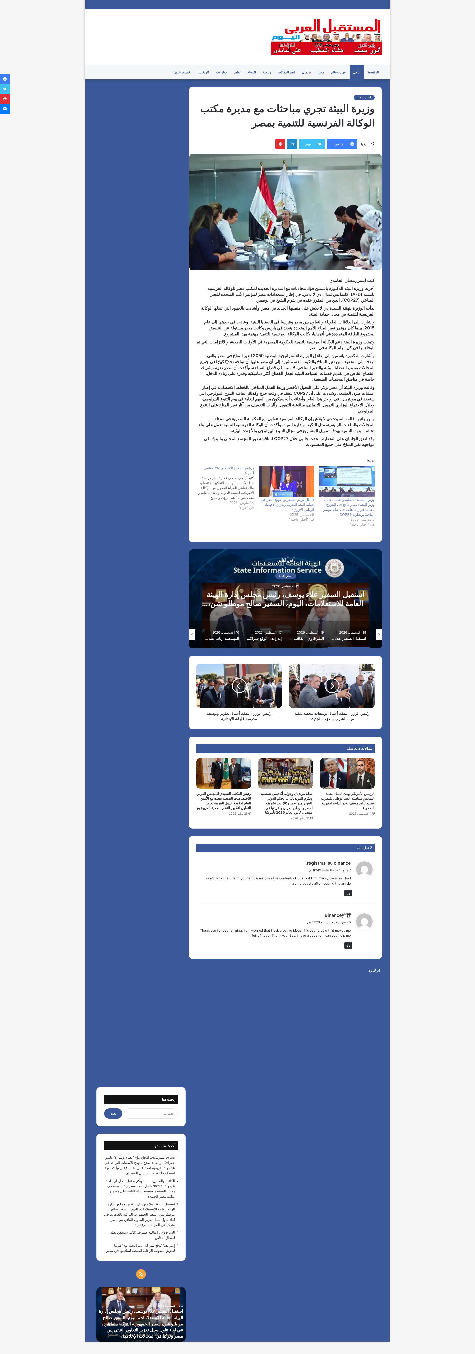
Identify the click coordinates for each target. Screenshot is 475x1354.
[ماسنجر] (5, 109)
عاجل (356, 72)
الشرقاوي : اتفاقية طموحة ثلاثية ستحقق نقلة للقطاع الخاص (285, 599)
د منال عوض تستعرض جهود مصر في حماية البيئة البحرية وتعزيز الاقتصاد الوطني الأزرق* (287, 504)
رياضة (267, 72)
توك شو (221, 72)
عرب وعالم (338, 72)
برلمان (306, 72)
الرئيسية (373, 72)
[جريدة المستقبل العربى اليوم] (326, 37)
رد (348, 893)
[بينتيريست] (280, 144)
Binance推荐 (338, 915)
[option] (285, 598)
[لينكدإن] (292, 144)
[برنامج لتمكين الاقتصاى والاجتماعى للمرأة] (223, 488)
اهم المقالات (286, 72)
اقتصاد (251, 72)
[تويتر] (5, 89)
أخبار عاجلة (364, 97)
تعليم (237, 72)
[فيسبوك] (5, 79)
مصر (321, 72)
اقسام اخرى (182, 72)
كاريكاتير (203, 72)
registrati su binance (329, 863)
